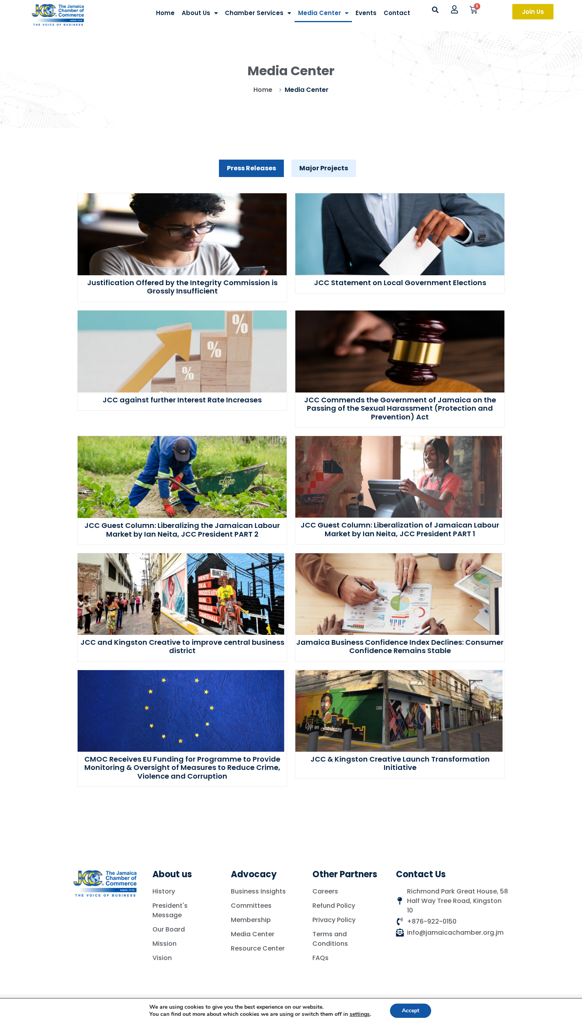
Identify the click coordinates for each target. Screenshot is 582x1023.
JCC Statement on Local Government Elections (400, 283)
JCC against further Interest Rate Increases (182, 400)
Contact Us (421, 874)
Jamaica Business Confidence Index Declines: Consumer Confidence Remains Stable (400, 646)
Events (366, 13)
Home (165, 13)
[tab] (251, 168)
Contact (397, 13)
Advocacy (254, 874)
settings (360, 1014)
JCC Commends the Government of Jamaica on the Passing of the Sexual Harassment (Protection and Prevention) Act (400, 408)
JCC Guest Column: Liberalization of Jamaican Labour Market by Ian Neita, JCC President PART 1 (400, 529)
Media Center (319, 13)
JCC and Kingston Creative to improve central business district (182, 646)
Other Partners (344, 874)
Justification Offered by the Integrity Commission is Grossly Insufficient (182, 287)
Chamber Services (254, 13)
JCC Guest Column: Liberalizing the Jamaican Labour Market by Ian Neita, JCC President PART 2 (182, 529)
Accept (410, 1010)
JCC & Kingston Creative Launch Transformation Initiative (400, 763)
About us (172, 874)
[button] (435, 10)
